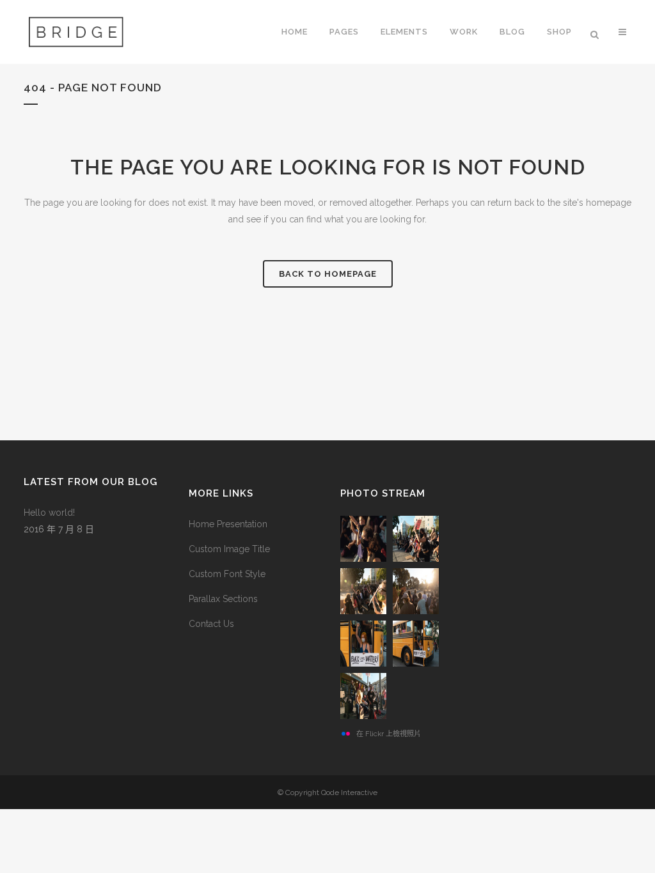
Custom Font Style (227, 574)
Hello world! (49, 512)
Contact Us (211, 624)
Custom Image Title (229, 549)
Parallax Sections (223, 599)
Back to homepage (328, 274)
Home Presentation (228, 524)
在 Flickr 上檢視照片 (388, 733)
